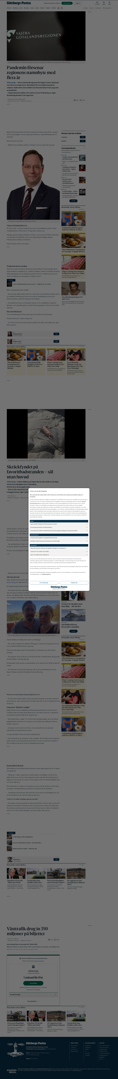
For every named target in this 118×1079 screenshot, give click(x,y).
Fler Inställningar (44, 582)
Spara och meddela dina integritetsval (39, 554)
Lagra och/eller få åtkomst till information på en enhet (43, 524)
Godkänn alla (74, 582)
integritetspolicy (46, 574)
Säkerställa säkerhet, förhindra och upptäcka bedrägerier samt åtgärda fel (48, 548)
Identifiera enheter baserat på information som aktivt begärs (45, 541)
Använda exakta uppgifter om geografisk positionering (43, 537)
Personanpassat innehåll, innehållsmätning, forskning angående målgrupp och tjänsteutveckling (53, 530)
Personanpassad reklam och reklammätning (41, 527)
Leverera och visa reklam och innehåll (39, 551)
